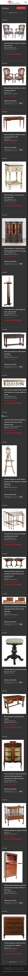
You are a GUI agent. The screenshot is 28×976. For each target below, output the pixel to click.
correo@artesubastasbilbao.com (9, 971)
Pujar (21, 103)
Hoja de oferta (21, 8)
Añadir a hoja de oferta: (10, 101)
